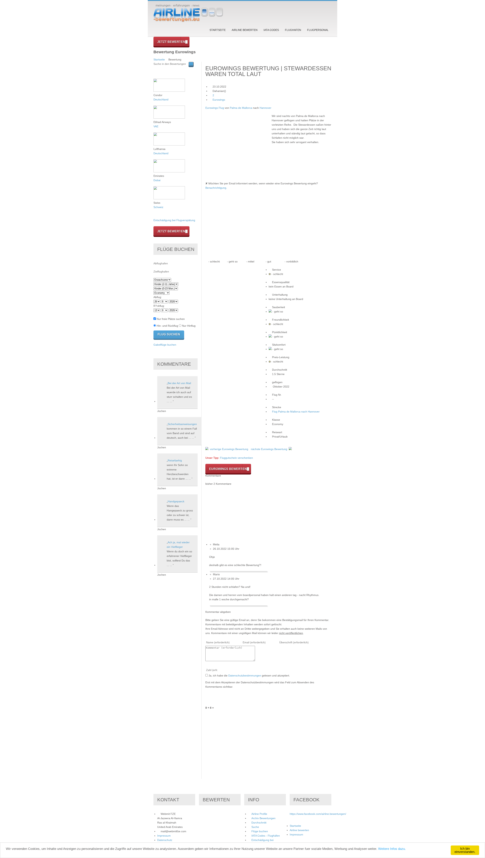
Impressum (164, 835)
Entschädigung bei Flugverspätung (174, 220)
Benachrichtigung (215, 187)
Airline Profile (259, 813)
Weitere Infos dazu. (392, 849)
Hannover (265, 107)
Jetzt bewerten (171, 41)
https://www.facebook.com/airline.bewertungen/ (318, 813)
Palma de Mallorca (241, 107)
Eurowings (219, 99)
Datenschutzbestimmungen (244, 675)
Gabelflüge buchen (164, 344)
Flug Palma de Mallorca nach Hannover (296, 411)
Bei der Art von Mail (179, 383)
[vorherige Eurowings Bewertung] (206, 449)
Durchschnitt (258, 822)
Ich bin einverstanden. (464, 850)
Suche (255, 826)
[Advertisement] (237, 140)
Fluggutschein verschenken (236, 457)
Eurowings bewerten (228, 468)
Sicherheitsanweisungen (182, 424)
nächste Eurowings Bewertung (269, 449)
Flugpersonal (318, 29)
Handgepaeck (176, 501)
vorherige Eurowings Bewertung (229, 449)
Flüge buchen (259, 831)
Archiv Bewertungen (263, 818)
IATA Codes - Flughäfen (265, 835)
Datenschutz (164, 840)
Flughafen (293, 29)
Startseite (218, 29)
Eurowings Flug (214, 107)
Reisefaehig (175, 460)
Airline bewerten (244, 29)
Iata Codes (271, 29)
